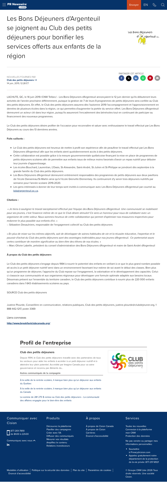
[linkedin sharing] (136, 78)
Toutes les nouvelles (136, 426)
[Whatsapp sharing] (143, 78)
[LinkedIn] (8, 444)
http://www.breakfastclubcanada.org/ (28, 323)
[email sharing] (157, 78)
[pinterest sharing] (150, 78)
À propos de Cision (95, 429)
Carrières (90, 432)
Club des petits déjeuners (37, 352)
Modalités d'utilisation (17, 470)
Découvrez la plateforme (58, 426)
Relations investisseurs (58, 446)
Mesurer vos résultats (57, 439)
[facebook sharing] (121, 78)
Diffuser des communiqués (60, 436)
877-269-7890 (18, 431)
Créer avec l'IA (53, 432)
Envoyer (134, 5)
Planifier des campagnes (58, 429)
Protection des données (138, 436)
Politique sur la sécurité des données (50, 470)
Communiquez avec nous (20, 440)
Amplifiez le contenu (56, 442)
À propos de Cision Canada (100, 426)
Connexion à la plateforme (139, 429)
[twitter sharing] (128, 79)
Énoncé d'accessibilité (97, 436)
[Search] (163, 5)
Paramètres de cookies (99, 470)
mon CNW (131, 432)
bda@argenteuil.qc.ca (25, 191)
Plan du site (79, 470)
